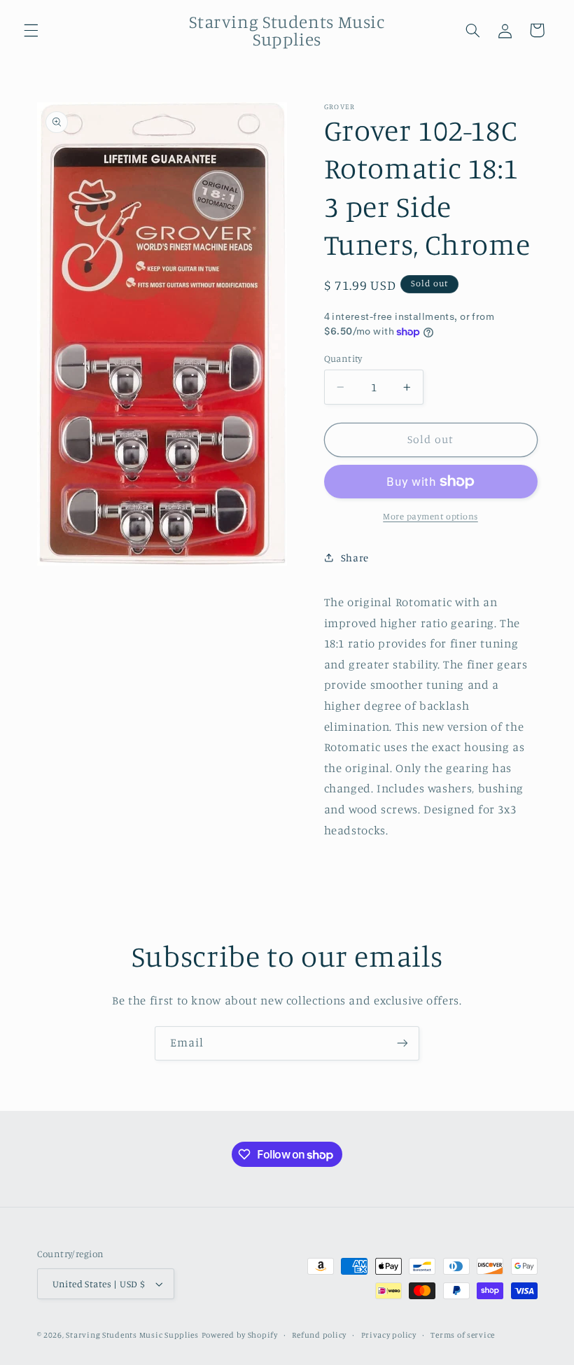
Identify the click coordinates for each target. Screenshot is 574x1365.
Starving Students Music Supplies (132, 1335)
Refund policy (319, 1335)
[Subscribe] (402, 1043)
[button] (31, 30)
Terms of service (462, 1335)
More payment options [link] (430, 516)
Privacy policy (388, 1335)
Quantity (343, 358)
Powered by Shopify (240, 1335)
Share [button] (355, 558)
